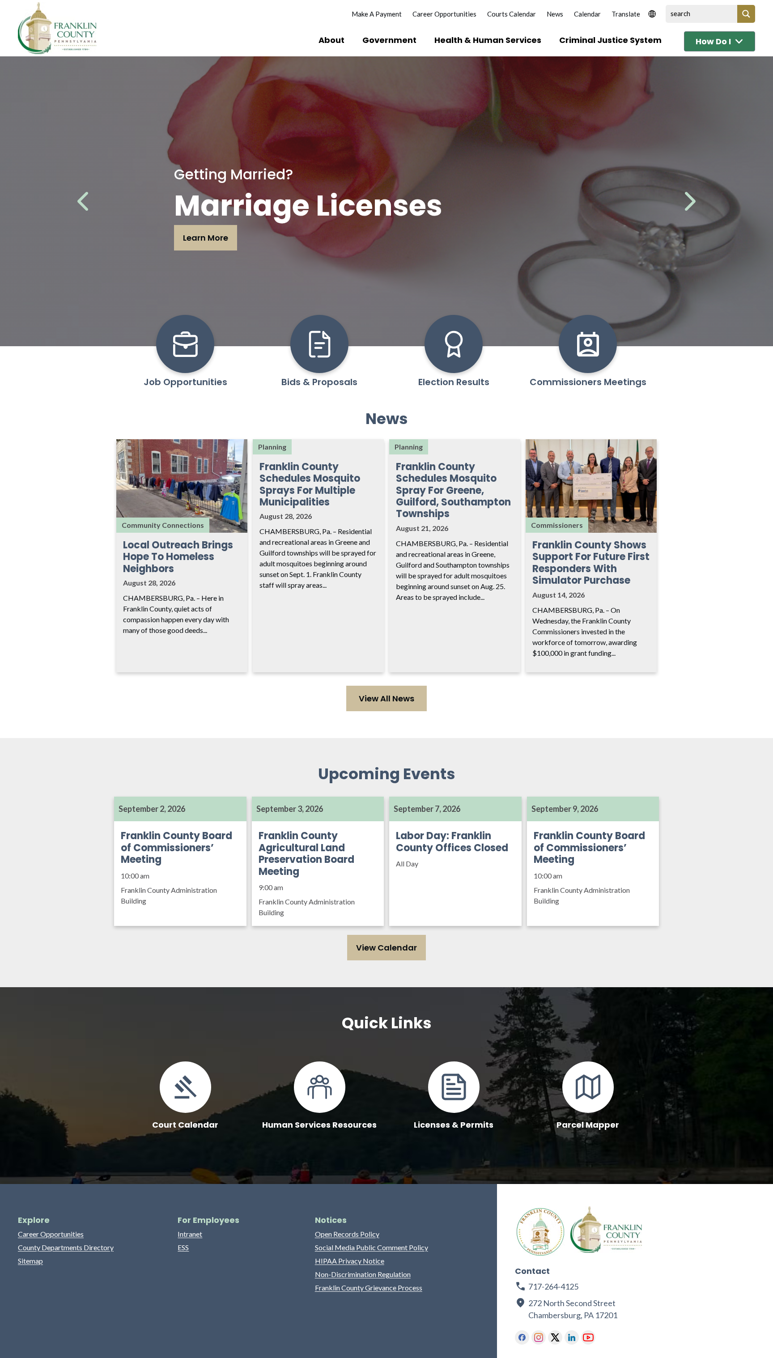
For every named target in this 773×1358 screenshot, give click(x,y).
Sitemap (30, 1260)
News (555, 14)
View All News (386, 698)
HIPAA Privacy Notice (349, 1260)
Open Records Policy (347, 1234)
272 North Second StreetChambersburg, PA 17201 (573, 1309)
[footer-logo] (540, 1231)
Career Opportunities (444, 14)
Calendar (587, 14)
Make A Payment (377, 14)
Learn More (205, 237)
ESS (183, 1247)
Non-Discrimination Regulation (363, 1274)
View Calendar (386, 947)
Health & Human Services (487, 40)
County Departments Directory (66, 1247)
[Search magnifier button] (746, 14)
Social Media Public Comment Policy (371, 1247)
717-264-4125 (553, 1286)
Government (389, 40)
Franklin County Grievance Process (368, 1287)
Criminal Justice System (610, 40)
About (331, 40)
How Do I (713, 41)
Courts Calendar (511, 14)
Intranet (190, 1234)
